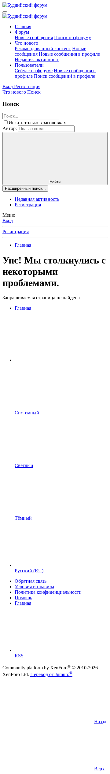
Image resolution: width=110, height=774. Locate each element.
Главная (23, 26)
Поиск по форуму (72, 37)
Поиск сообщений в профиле (64, 76)
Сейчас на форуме (34, 70)
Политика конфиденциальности (48, 592)
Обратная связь (30, 581)
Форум (22, 32)
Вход (7, 220)
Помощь (23, 597)
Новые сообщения (34, 37)
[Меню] (4, 12)
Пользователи (29, 65)
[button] (60, 360)
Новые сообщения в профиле (69, 54)
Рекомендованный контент (43, 48)
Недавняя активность (37, 59)
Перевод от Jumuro (51, 674)
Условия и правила (34, 586)
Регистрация (28, 204)
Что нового (26, 43)
